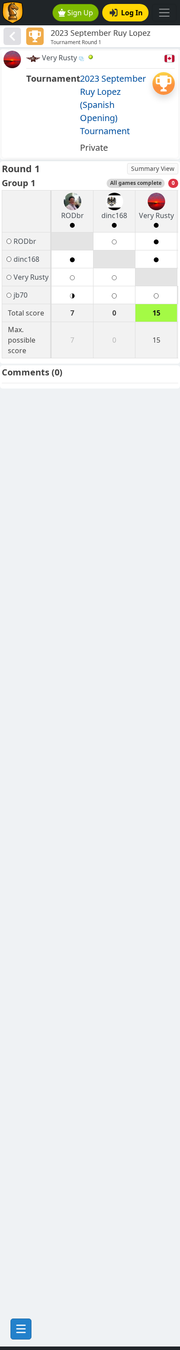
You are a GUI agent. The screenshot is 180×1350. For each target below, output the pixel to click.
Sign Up (80, 12)
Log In (132, 12)
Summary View (152, 168)
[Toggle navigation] (164, 12)
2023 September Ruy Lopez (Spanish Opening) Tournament (113, 105)
